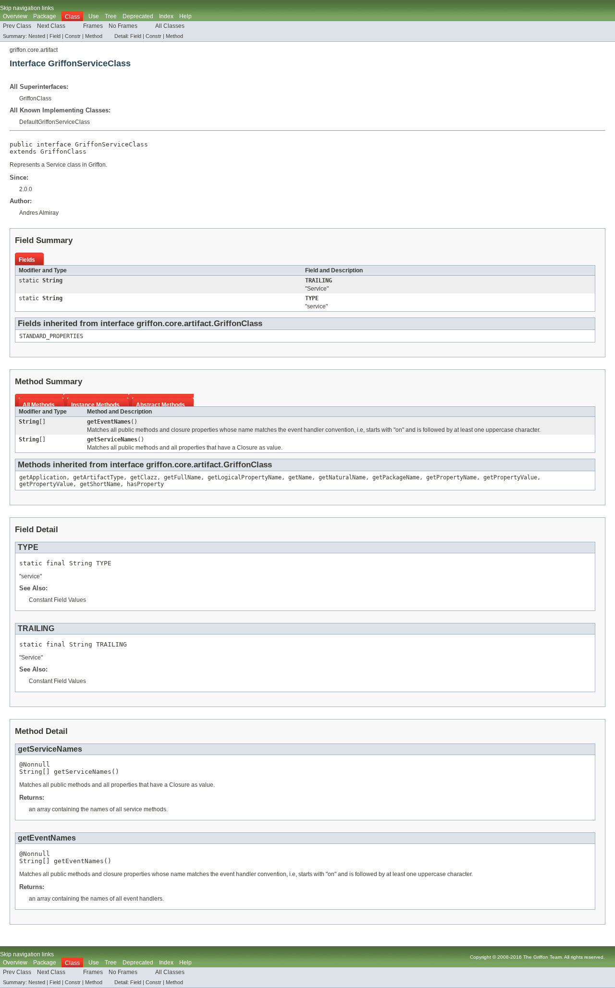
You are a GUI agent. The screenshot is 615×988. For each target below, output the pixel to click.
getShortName (100, 484)
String (52, 280)
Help (185, 16)
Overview (15, 16)
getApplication (42, 477)
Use (93, 16)
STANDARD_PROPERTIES (51, 336)
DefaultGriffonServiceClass (54, 122)
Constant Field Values (57, 600)
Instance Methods (95, 405)
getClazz (143, 477)
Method (93, 36)
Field (55, 36)
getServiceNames (112, 439)
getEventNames (109, 421)
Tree (111, 16)
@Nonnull (34, 764)
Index (166, 16)
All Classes (169, 26)
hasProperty (145, 484)
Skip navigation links (27, 8)
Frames (93, 26)
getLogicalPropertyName (245, 477)
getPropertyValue (510, 477)
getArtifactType (98, 477)
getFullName (182, 477)
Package (44, 16)
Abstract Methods (160, 405)
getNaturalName (342, 477)
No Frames (123, 26)
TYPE (312, 298)
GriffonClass (35, 98)
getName (300, 477)
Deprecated (138, 16)
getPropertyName (451, 477)
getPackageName (395, 477)
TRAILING (318, 280)
